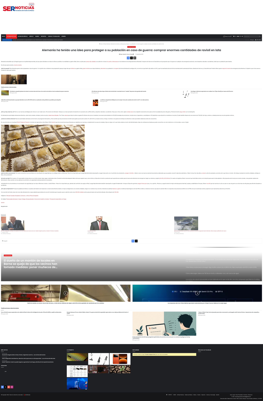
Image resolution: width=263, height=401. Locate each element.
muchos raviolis (18, 65)
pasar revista (86, 68)
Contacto (245, 394)
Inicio (101, 43)
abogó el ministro (129, 173)
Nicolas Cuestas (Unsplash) (13, 195)
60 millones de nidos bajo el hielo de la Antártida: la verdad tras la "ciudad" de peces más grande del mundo (119, 91)
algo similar (183, 111)
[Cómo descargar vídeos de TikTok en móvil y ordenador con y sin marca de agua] (77, 383)
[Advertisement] (131, 24)
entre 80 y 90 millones (164, 178)
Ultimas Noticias (11, 36)
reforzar (73, 68)
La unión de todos (92, 230)
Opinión (64, 36)
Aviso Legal (232, 394)
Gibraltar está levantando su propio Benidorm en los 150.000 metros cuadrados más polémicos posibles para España (31, 100)
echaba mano (130, 111)
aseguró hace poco (142, 183)
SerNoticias (27, 394)
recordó (208, 183)
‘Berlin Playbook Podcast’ (23, 122)
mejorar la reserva (226, 68)
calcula (66, 115)
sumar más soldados (91, 61)
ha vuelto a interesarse (112, 61)
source (2, 202)
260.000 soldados (79, 192)
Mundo (37, 36)
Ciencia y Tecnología (54, 36)
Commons (22, 195)
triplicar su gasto (116, 188)
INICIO (3, 36)
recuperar (116, 68)
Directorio (250, 394)
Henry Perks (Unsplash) (32, 195)
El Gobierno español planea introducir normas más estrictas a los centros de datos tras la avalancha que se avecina (39, 91)
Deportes (43, 36)
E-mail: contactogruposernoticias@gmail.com (241, 396)
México (31, 36)
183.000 (116, 192)
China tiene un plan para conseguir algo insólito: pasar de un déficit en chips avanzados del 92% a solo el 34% (32, 266)
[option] (131, 264)
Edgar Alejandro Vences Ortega (126, 54)
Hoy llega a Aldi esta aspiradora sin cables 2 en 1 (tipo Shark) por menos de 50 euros (212, 91)
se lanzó (203, 173)
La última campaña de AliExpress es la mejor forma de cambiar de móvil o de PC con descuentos (33, 39)
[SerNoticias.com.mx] (18, 7)
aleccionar (103, 68)
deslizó (53, 122)
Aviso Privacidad (239, 394)
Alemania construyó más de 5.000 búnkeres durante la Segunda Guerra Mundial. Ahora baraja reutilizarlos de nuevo (200, 230)
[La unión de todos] (130, 223)
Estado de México (23, 36)
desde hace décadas (53, 115)
